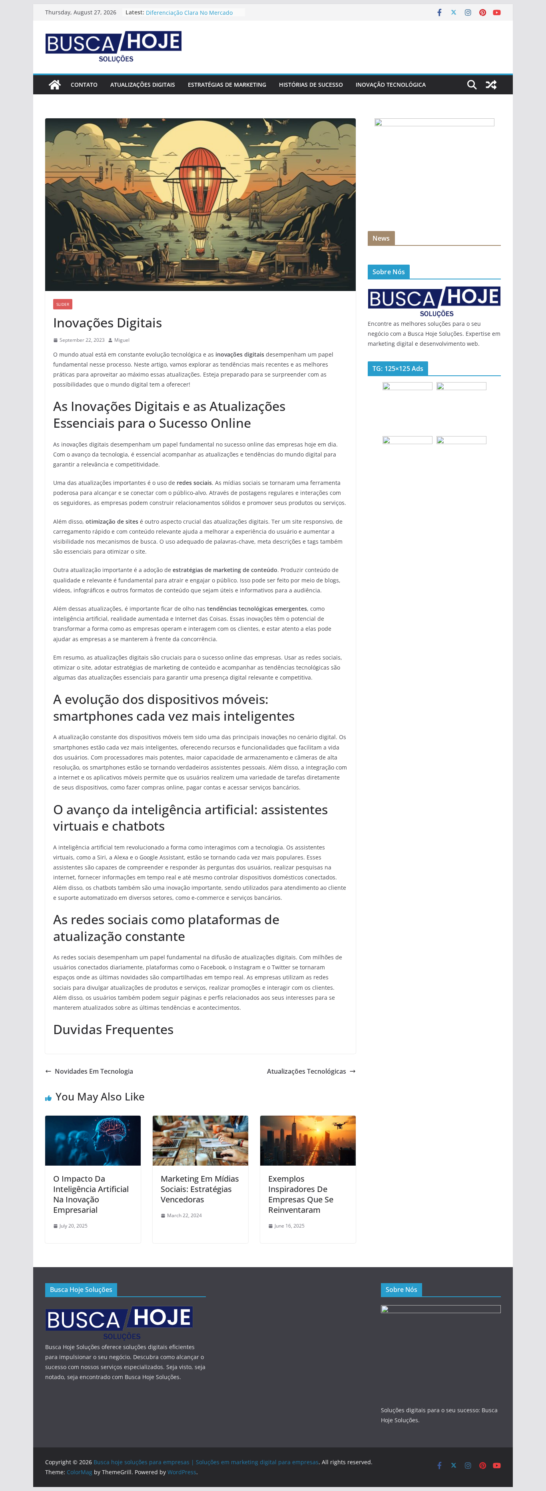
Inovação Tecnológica (391, 84)
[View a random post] (491, 84)
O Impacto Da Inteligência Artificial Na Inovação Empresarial (91, 1194)
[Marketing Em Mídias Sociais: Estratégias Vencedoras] (200, 1121)
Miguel (122, 340)
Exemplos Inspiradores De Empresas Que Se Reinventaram (300, 1194)
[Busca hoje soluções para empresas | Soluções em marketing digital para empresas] (54, 84)
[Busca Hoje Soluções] (434, 290)
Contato (84, 84)
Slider (62, 304)
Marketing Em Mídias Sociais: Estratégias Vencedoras (200, 1189)
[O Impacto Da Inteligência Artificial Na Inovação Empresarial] (93, 1121)
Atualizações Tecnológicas (306, 1071)
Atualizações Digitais (142, 84)
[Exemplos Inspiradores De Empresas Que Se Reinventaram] (308, 1121)
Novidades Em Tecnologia (94, 1071)
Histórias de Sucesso (311, 84)
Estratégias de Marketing (227, 84)
